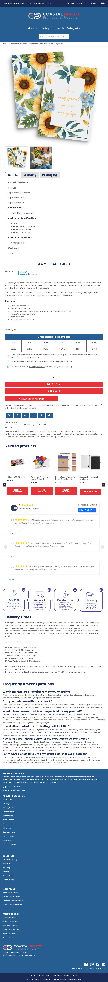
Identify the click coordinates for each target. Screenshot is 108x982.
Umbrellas (7, 824)
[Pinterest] (41, 415)
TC (12, 427)
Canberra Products (11, 929)
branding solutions (37, 366)
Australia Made (9, 880)
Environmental (44, 975)
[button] (102, 3)
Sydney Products (10, 917)
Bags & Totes (8, 820)
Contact (70, 3)
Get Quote (54, 390)
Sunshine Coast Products (13, 900)
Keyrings (6, 803)
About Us (32, 28)
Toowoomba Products (12, 905)
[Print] (49, 415)
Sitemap (75, 975)
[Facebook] (17, 415)
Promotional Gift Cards (38, 44)
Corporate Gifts (9, 844)
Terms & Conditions (61, 975)
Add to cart (54, 384)
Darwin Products (10, 938)
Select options (41, 491)
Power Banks (8, 836)
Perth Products (9, 934)
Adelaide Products (11, 925)
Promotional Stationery (18, 44)
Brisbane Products (10, 892)
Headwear (7, 840)
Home (5, 44)
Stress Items (8, 815)
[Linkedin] (33, 415)
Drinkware (7, 828)
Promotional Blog (10, 859)
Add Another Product (31, 398)
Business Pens (9, 832)
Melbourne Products (11, 921)
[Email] (25, 415)
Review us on (85, 509)
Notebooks (7, 799)
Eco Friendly (57, 28)
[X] (9, 415)
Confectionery (9, 812)
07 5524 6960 (14, 787)
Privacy (32, 975)
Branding (44, 28)
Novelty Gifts (8, 807)
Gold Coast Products (11, 896)
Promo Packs (8, 876)
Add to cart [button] (90, 492)
